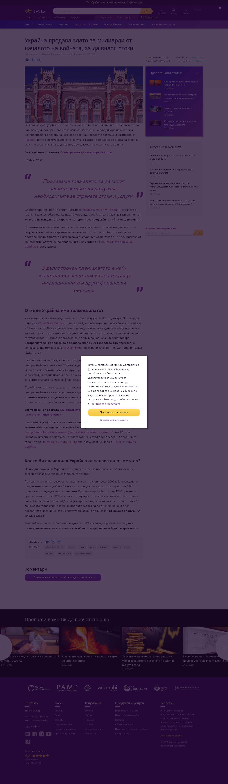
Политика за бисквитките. (105, 403)
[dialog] (114, 392)
